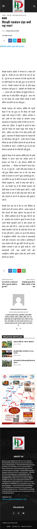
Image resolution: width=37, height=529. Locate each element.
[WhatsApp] (24, 41)
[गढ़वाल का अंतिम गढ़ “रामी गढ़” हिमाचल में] (7, 344)
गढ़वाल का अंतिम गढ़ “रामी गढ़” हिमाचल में (24, 342)
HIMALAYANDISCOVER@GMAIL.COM (14, 499)
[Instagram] (18, 513)
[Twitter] (15, 41)
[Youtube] (23, 513)
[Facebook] (10, 41)
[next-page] (6, 370)
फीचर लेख (9, 15)
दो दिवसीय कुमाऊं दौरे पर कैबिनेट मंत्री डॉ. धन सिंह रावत (28, 284)
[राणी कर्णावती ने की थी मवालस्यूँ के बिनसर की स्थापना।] (7, 363)
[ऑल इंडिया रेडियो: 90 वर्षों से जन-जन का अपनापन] (7, 353)
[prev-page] (3, 370)
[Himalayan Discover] (3, 31)
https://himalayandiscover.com (18, 312)
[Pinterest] (19, 41)
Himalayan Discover (12, 31)
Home (4, 15)
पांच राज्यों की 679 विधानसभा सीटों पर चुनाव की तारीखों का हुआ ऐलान (9, 284)
